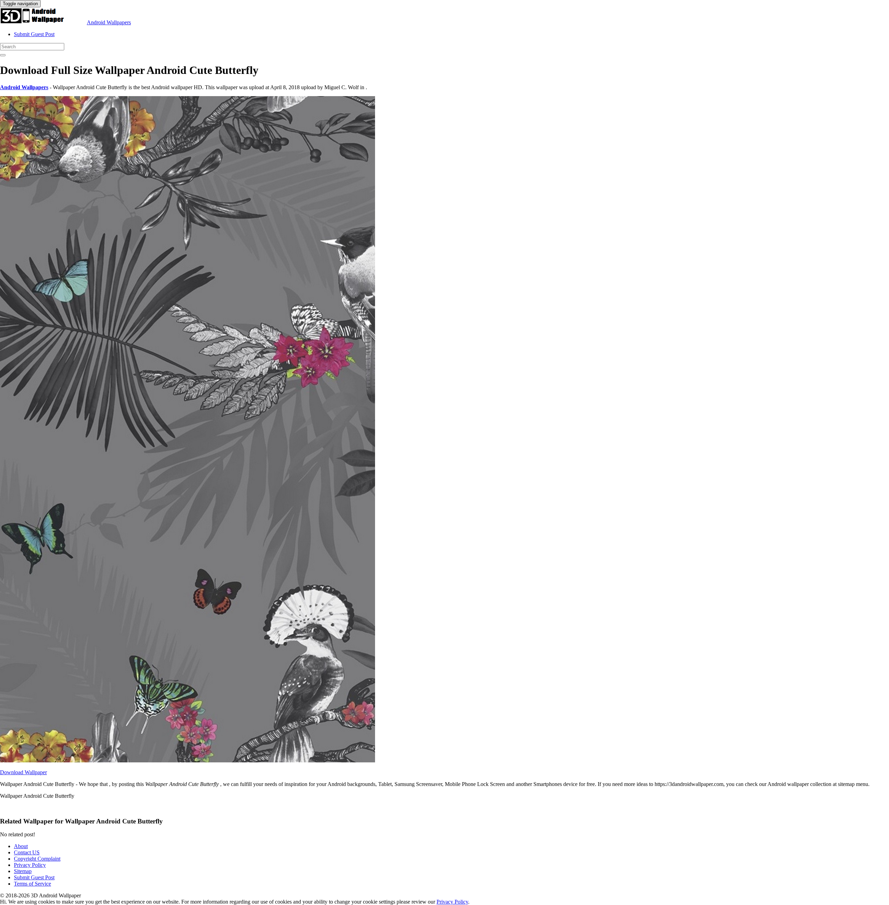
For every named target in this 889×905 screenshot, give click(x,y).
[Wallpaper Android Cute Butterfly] (187, 760)
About (21, 846)
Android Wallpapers (109, 22)
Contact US (27, 852)
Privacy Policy (30, 865)
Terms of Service (32, 884)
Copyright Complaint (37, 859)
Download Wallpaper (23, 772)
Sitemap (23, 871)
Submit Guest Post (34, 34)
